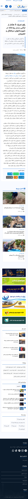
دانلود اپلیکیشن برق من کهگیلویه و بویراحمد (11, 403)
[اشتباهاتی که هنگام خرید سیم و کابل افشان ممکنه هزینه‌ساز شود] (22, 348)
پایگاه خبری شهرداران (21, 367)
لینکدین (20, 177)
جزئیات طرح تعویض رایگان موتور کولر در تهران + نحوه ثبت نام (11, 390)
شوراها (25, 477)
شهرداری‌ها (25, 480)
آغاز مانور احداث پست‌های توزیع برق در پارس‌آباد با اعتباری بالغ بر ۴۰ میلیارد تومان (11, 408)
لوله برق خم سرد (13, 370)
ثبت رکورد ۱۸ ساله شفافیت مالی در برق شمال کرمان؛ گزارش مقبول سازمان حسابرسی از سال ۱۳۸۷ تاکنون (11, 399)
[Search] (10, 6)
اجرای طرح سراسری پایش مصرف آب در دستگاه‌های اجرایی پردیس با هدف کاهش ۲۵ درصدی (14, 232)
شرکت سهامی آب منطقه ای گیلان (13, 76)
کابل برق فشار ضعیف (8, 373)
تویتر (21, 174)
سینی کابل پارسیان (21, 370)
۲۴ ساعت (18, 386)
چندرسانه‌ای (25, 484)
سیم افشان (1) (22, 426)
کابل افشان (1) (22, 429)
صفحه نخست (24, 14)
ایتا (14, 177)
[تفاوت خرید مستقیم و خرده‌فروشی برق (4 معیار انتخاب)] (22, 341)
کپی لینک (8, 177)
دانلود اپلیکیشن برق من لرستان (13, 394)
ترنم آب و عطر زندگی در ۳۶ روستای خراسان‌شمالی (16, 256)
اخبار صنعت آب (17, 14)
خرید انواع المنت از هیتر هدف (19, 373)
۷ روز (24, 386)
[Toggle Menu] (1, 6)
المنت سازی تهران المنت (11, 367)
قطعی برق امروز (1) (21, 419)
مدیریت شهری (24, 473)
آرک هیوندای (5, 370)
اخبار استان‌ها (24, 470)
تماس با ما (25, 460)
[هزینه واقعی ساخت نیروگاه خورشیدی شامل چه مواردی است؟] (22, 355)
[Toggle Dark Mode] (6, 6)
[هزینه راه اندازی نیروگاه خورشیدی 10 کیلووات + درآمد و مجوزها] (22, 334)
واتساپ (15, 174)
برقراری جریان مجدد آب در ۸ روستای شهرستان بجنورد (14, 208)
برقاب (14, 73)
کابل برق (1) (6, 426)
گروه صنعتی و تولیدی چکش (19, 376)
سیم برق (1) (14, 426)
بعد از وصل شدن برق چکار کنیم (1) (18, 422)
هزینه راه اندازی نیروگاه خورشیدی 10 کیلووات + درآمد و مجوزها (12, 334)
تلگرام (9, 174)
